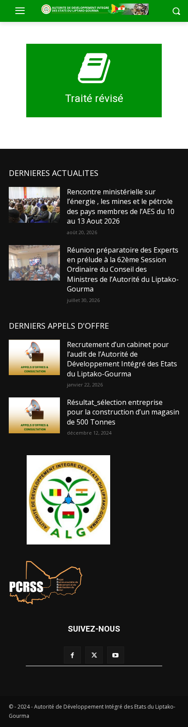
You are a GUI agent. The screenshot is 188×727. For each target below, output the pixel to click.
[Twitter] (93, 655)
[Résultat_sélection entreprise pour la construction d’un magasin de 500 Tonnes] (34, 415)
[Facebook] (72, 655)
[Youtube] (115, 655)
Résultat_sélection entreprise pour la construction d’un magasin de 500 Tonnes (123, 412)
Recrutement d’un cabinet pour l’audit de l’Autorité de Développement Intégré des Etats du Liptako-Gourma (122, 359)
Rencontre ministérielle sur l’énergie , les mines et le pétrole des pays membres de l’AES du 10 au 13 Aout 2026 (120, 206)
